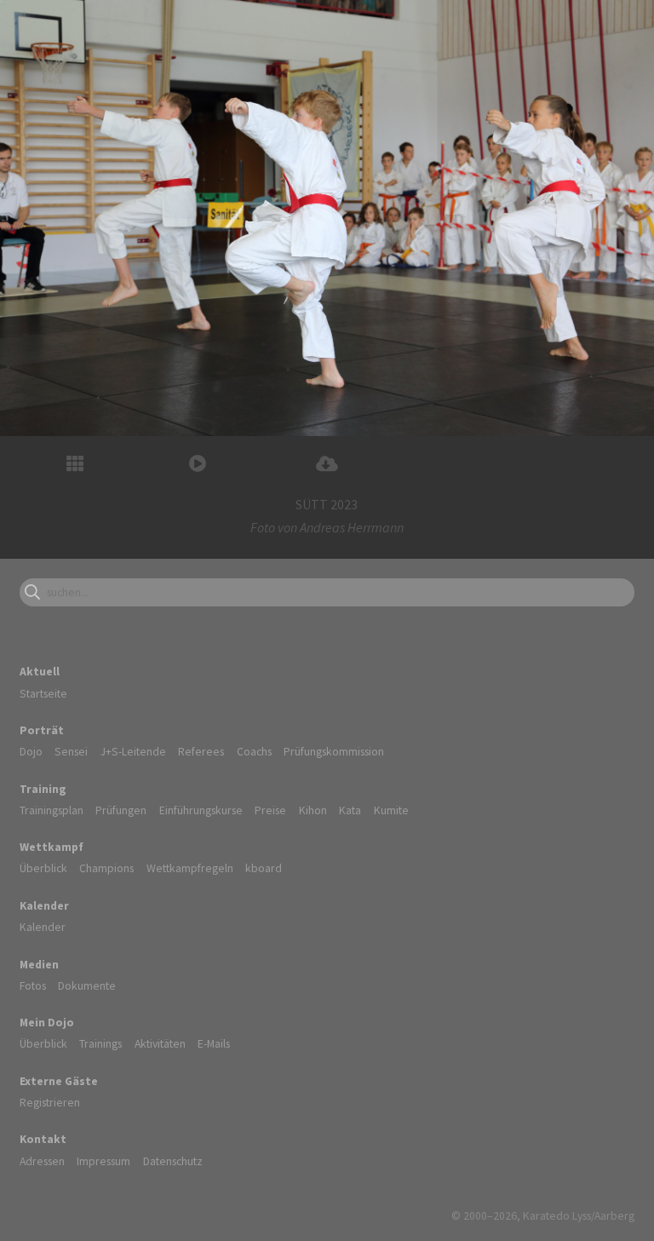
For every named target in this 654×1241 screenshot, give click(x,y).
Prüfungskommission (334, 751)
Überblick (43, 868)
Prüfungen (120, 810)
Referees (201, 751)
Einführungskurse (201, 810)
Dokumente (87, 985)
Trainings (100, 1043)
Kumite (391, 810)
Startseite (43, 693)
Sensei (71, 751)
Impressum (103, 1161)
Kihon (313, 810)
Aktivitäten (160, 1043)
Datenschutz (173, 1161)
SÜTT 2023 (326, 504)
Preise (270, 810)
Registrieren (50, 1102)
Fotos (33, 985)
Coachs (254, 751)
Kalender (43, 926)
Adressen (42, 1161)
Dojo (31, 751)
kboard (263, 868)
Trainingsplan (51, 810)
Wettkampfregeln (189, 868)
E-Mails (214, 1043)
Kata (350, 810)
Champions (106, 868)
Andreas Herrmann (352, 527)
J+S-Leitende (133, 751)
